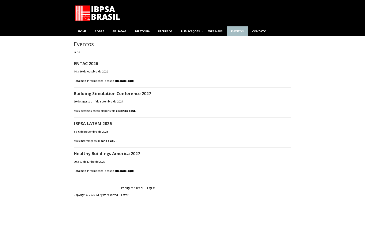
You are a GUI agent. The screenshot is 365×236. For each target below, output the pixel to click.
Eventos (237, 31)
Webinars (215, 31)
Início (77, 51)
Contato (261, 32)
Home (82, 31)
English (151, 188)
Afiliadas (119, 31)
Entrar (124, 194)
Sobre (99, 31)
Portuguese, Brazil (132, 188)
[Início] (108, 13)
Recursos (167, 32)
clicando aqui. (125, 81)
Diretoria (142, 31)
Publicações (192, 32)
